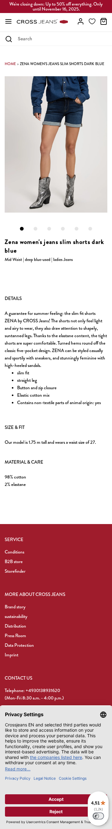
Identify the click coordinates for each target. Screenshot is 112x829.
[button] (56, 144)
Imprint (11, 654)
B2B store (14, 561)
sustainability (16, 616)
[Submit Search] (8, 39)
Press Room (15, 635)
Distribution (15, 626)
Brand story (15, 606)
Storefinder (15, 571)
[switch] (98, 816)
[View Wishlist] (92, 21)
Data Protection (19, 645)
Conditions (14, 552)
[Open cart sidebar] (103, 21)
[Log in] (80, 21)
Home (10, 64)
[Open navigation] (8, 21)
